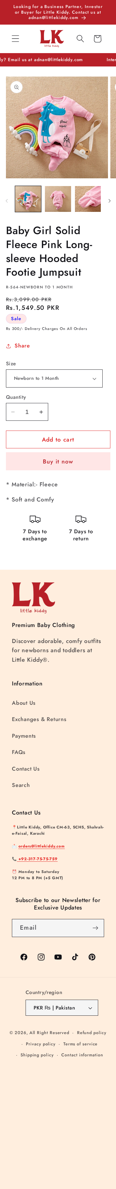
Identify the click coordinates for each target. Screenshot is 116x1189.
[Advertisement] (58, 1119)
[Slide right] (109, 200)
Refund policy (91, 1033)
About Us (24, 703)
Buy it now (58, 461)
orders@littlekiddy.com (41, 846)
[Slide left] (6, 200)
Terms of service (80, 1044)
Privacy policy (41, 1044)
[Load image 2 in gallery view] (58, 199)
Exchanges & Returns (39, 719)
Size (11, 363)
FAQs (19, 752)
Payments (24, 736)
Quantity (16, 397)
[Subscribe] (95, 928)
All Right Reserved (49, 1033)
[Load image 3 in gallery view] (88, 199)
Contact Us (26, 769)
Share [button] (22, 346)
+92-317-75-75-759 (37, 859)
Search (21, 785)
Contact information (82, 1055)
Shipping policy (37, 1055)
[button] (15, 38)
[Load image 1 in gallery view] (28, 199)
